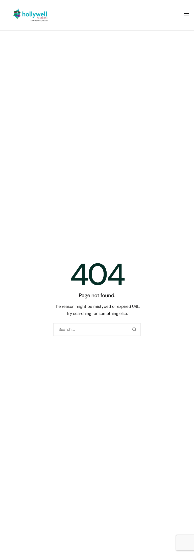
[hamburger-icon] (186, 15)
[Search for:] (97, 329)
